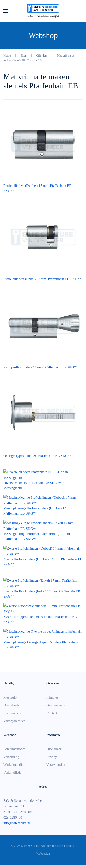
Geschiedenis (55, 705)
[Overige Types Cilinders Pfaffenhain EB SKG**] (43, 413)
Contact (51, 713)
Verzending (11, 757)
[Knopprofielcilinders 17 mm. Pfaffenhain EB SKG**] (43, 325)
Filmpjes (52, 697)
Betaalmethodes (14, 749)
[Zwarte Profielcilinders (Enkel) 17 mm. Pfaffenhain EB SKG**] (43, 583)
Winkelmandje (13, 764)
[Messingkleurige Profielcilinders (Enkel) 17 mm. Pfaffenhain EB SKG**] (43, 525)
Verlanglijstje (12, 772)
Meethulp (10, 697)
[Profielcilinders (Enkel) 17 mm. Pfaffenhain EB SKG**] (43, 237)
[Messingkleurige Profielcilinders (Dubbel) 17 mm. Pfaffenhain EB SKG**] (43, 500)
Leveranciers (12, 713)
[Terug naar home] (43, 11)
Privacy (51, 757)
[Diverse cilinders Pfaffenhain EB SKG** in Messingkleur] (43, 475)
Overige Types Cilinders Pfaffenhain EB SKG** (37, 456)
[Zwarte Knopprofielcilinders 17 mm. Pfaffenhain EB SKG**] (43, 608)
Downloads (11, 705)
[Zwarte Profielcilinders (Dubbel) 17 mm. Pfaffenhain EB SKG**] (43, 551)
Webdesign (43, 853)
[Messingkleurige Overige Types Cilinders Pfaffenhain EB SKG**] (43, 634)
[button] (5, 11)
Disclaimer (53, 749)
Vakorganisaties (14, 721)
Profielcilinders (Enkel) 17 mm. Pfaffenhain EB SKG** (42, 279)
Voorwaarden (55, 764)
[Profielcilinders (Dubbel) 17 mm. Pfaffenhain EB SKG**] (43, 143)
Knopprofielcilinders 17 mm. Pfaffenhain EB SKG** (40, 367)
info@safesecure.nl (16, 823)
